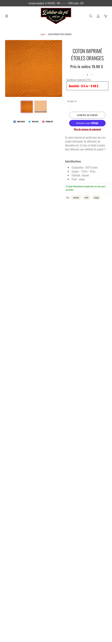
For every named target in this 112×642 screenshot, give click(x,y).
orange (96, 197)
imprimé (76, 197)
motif (86, 197)
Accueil (43, 34)
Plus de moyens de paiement (87, 129)
